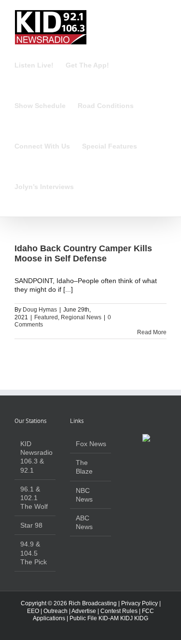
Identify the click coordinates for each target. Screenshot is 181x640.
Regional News (81, 317)
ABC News (84, 522)
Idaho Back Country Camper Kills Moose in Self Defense (83, 254)
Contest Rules (119, 611)
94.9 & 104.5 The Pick (33, 552)
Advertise (83, 611)
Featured (46, 317)
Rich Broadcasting (93, 603)
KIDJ (126, 618)
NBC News (84, 495)
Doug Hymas (40, 309)
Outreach (55, 611)
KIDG (141, 618)
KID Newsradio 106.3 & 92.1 (35, 457)
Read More (152, 332)
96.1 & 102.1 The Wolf (34, 497)
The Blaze (84, 467)
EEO (33, 611)
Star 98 (31, 525)
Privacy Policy (139, 603)
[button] (88, 186)
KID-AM (108, 618)
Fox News (91, 444)
